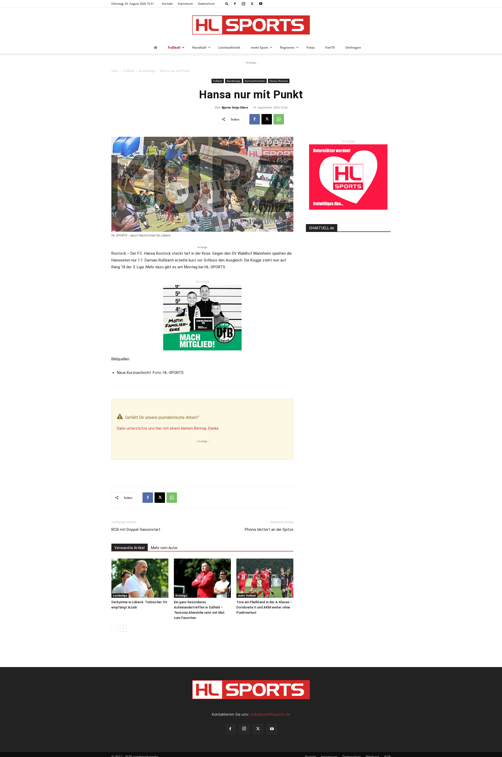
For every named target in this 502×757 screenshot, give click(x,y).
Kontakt (167, 3)
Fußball (128, 71)
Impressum (185, 3)
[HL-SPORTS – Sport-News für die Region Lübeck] (251, 25)
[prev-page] (114, 628)
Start (114, 71)
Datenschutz (206, 3)
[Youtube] (261, 3)
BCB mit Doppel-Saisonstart (135, 529)
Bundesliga (147, 71)
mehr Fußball (247, 595)
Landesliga (120, 595)
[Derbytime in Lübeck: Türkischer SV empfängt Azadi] (139, 578)
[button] (227, 3)
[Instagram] (243, 3)
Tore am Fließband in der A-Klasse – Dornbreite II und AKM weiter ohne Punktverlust (264, 607)
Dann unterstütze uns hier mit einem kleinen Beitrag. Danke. (168, 428)
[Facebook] (235, 3)
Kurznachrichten (255, 81)
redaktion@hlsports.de (270, 714)
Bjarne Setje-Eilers (235, 107)
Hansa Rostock (279, 81)
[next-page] (123, 628)
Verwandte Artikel (130, 548)
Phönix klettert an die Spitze (269, 529)
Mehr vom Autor (164, 548)
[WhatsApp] (278, 119)
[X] (252, 3)
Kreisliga (181, 595)
